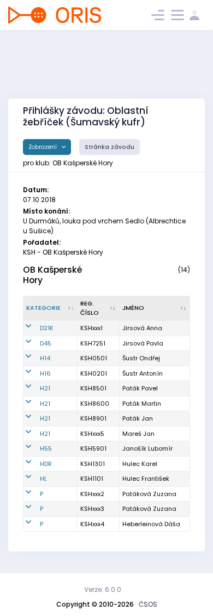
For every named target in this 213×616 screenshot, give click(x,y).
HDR (46, 463)
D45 (45, 343)
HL (43, 478)
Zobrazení (43, 147)
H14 (45, 358)
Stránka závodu (109, 147)
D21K (47, 328)
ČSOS (148, 604)
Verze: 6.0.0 (102, 589)
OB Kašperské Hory (52, 274)
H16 (45, 373)
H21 (45, 388)
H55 (46, 448)
